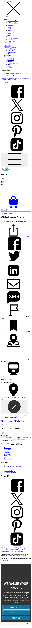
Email (2, 432)
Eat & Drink (7, 33)
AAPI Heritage (12, 49)
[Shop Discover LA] (14, 208)
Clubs (9, 36)
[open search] (16, 189)
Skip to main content (6, 1)
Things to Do (7, 19)
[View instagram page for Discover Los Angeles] (17, 124)
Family (9, 27)
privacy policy (21, 439)
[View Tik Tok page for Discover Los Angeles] (17, 151)
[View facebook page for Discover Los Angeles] (17, 97)
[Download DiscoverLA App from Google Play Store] (23, 548)
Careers (10, 67)
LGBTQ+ (10, 53)
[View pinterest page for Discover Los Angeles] (17, 137)
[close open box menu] (13, 15)
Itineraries (6, 44)
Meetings (6, 57)
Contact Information (8, 382)
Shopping (10, 25)
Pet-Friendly (11, 32)
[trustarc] (26, 624)
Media (9, 64)
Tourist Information (9, 55)
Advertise (13, 551)
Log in (6, 82)
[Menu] (14, 160)
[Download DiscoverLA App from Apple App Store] (7, 548)
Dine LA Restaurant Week (15, 38)
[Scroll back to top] (1, 563)
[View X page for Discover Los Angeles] (17, 110)
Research (10, 66)
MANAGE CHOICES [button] (16, 607)
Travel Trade (11, 60)
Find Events (7, 42)
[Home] (5, 170)
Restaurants (11, 39)
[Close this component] (14, 407)
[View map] (13, 346)
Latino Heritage (12, 52)
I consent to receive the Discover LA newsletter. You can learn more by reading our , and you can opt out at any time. (16, 439)
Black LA (10, 50)
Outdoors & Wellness (13, 24)
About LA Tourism (9, 58)
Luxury (10, 30)
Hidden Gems (11, 28)
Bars (9, 35)
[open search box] (16, 189)
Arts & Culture (12, 22)
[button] (28, 567)
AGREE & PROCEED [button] (16, 613)
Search (2, 178)
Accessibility (20, 551)
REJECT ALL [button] (16, 618)
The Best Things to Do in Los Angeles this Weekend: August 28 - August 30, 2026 (15, 78)
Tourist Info (7, 454)
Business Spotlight (12, 41)
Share (28, 236)
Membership (11, 61)
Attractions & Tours (13, 21)
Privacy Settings (13, 549)
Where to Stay (8, 46)
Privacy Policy (5, 549)
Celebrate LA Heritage (10, 47)
